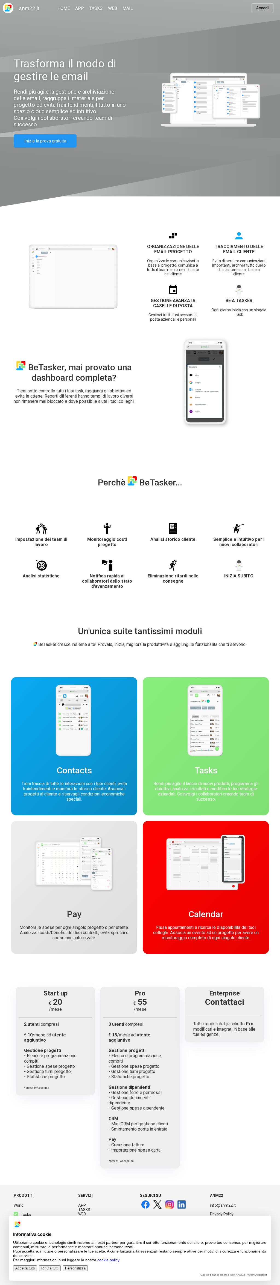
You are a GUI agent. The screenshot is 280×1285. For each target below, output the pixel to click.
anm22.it (29, 8)
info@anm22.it (223, 1205)
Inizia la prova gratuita (45, 141)
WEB (82, 1214)
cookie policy (108, 1260)
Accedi (262, 8)
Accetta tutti (25, 1268)
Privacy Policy (222, 1214)
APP (82, 1205)
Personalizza (75, 1268)
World (19, 1205)
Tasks (26, 1214)
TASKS (84, 1210)
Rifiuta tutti (50, 1268)
